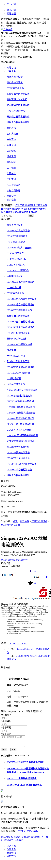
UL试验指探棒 (14, 378)
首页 (15, 521)
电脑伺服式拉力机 (16, 356)
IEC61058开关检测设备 (18, 452)
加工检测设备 (13, 185)
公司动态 (11, 151)
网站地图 (11, 13)
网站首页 (11, 67)
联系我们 (11, 10)
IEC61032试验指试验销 (18, 373)
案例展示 (11, 128)
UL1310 (12, 643)
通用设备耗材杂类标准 (18, 122)
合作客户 (11, 139)
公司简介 (11, 173)
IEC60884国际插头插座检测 (20, 418)
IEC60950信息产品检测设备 (20, 304)
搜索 (31, 216)
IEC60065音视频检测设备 (19, 310)
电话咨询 (11, 846)
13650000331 (22, 560)
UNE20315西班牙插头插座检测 (22, 435)
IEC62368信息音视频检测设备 (22, 299)
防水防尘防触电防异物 (18, 105)
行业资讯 (11, 156)
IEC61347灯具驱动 (16, 242)
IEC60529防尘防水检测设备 (20, 367)
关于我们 (11, 4)
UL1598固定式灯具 (16, 253)
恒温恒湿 (11, 350)
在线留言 (11, 196)
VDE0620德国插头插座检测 (20, 441)
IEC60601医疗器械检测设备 (20, 321)
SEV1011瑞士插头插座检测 (20, 424)
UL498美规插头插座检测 (19, 430)
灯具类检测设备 (15, 77)
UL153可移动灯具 (16, 265)
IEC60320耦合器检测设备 (19, 469)
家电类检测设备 (15, 82)
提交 (4, 749)
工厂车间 (11, 179)
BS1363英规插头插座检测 (19, 395)
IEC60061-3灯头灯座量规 (19, 247)
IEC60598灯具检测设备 (18, 230)
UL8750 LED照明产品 (18, 270)
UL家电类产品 (14, 287)
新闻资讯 (11, 145)
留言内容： (7, 734)
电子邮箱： (7, 727)
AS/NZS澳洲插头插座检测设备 (22, 390)
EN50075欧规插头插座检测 (20, 401)
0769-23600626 (8, 560)
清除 (13, 749)
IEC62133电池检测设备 (18, 333)
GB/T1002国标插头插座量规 (21, 407)
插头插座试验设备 (16, 111)
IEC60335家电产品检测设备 (20, 282)
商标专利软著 (13, 190)
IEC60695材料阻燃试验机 (19, 344)
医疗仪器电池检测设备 (18, 94)
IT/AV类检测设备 (15, 88)
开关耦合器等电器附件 (18, 116)
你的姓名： (7, 715)
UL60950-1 (22, 643)
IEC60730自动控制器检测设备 (22, 464)
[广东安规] (6, 29)
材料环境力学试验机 (17, 99)
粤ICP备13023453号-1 (28, 831)
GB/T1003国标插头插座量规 (21, 413)
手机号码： (7, 721)
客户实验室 (12, 133)
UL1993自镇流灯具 (16, 259)
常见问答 (11, 162)
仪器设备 (11, 71)
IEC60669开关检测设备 (18, 458)
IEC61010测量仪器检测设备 (20, 327)
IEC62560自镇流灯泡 (17, 236)
